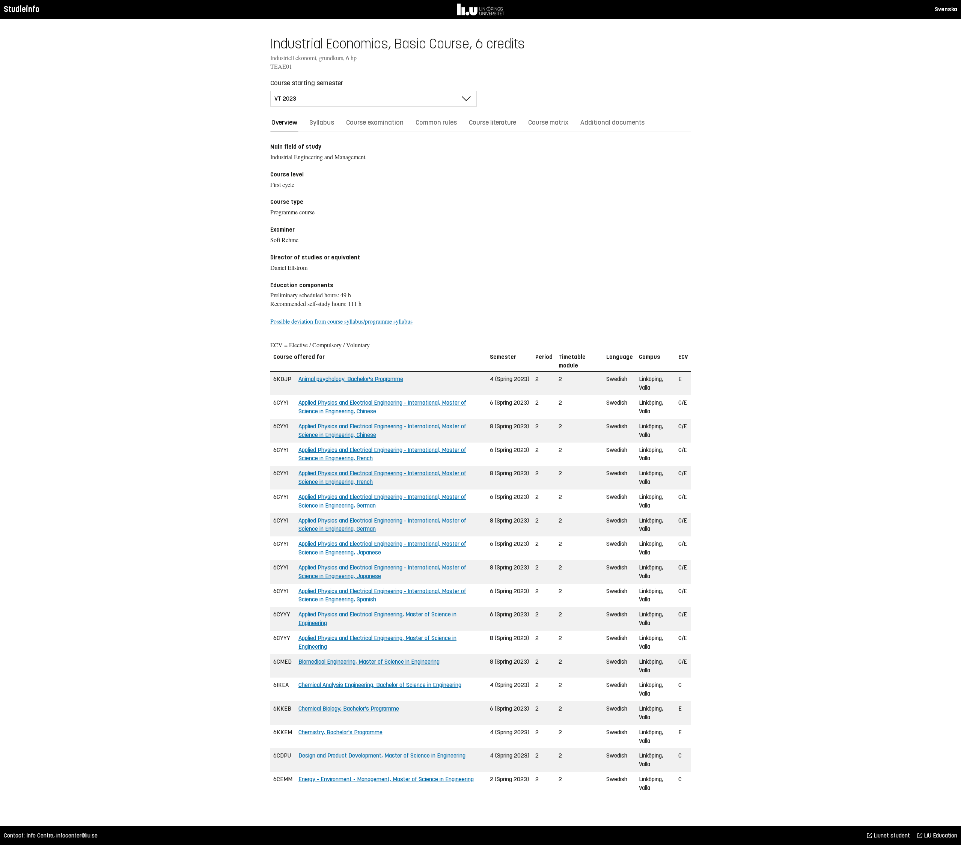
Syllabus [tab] (321, 122)
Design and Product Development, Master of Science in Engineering (381, 755)
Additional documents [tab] (612, 122)
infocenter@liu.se (77, 835)
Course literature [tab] (492, 122)
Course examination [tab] (375, 122)
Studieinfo (21, 9)
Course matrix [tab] (548, 122)
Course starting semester (306, 83)
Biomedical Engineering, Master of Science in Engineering (369, 661)
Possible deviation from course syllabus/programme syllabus (341, 321)
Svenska (946, 9)
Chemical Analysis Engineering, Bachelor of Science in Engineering (379, 684)
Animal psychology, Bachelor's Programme (350, 379)
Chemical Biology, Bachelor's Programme (348, 708)
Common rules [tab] (436, 122)
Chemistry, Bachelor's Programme (340, 732)
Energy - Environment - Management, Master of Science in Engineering (386, 779)
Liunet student (891, 835)
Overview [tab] (284, 122)
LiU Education (939, 835)
